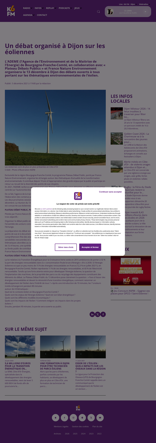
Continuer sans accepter (110, 191)
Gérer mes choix (65, 247)
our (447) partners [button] (46, 209)
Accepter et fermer (90, 247)
